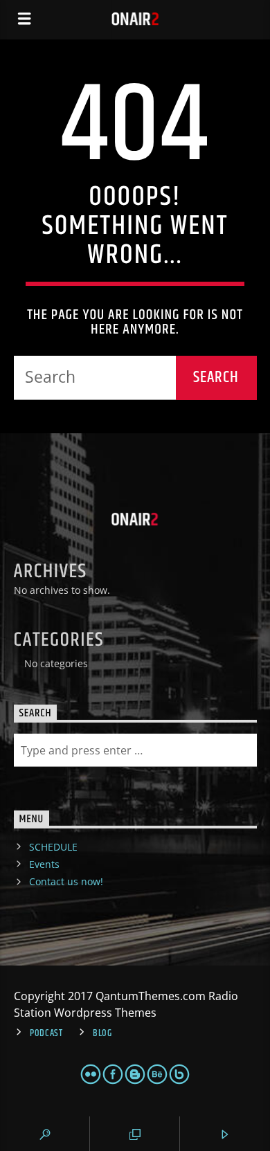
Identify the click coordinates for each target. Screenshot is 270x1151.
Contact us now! (66, 881)
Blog (102, 1033)
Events (44, 864)
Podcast (46, 1033)
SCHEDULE (53, 846)
